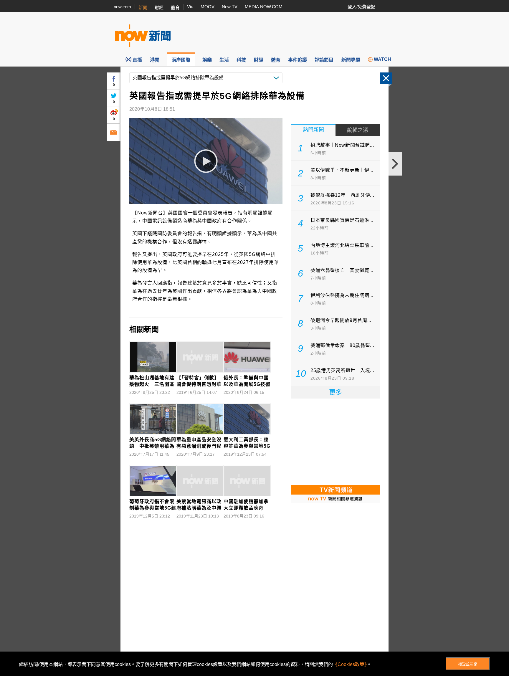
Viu (190, 6)
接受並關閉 (467, 664)
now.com (122, 6)
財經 (159, 7)
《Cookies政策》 (350, 664)
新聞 (142, 7)
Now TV (229, 6)
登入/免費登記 (361, 6)
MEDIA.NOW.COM (263, 6)
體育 (175, 7)
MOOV (207, 6)
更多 (335, 392)
